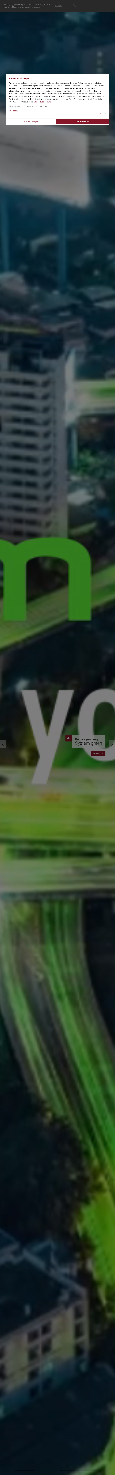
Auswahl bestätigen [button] (31, 122)
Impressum (13, 111)
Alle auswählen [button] (82, 122)
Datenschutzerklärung (42, 102)
